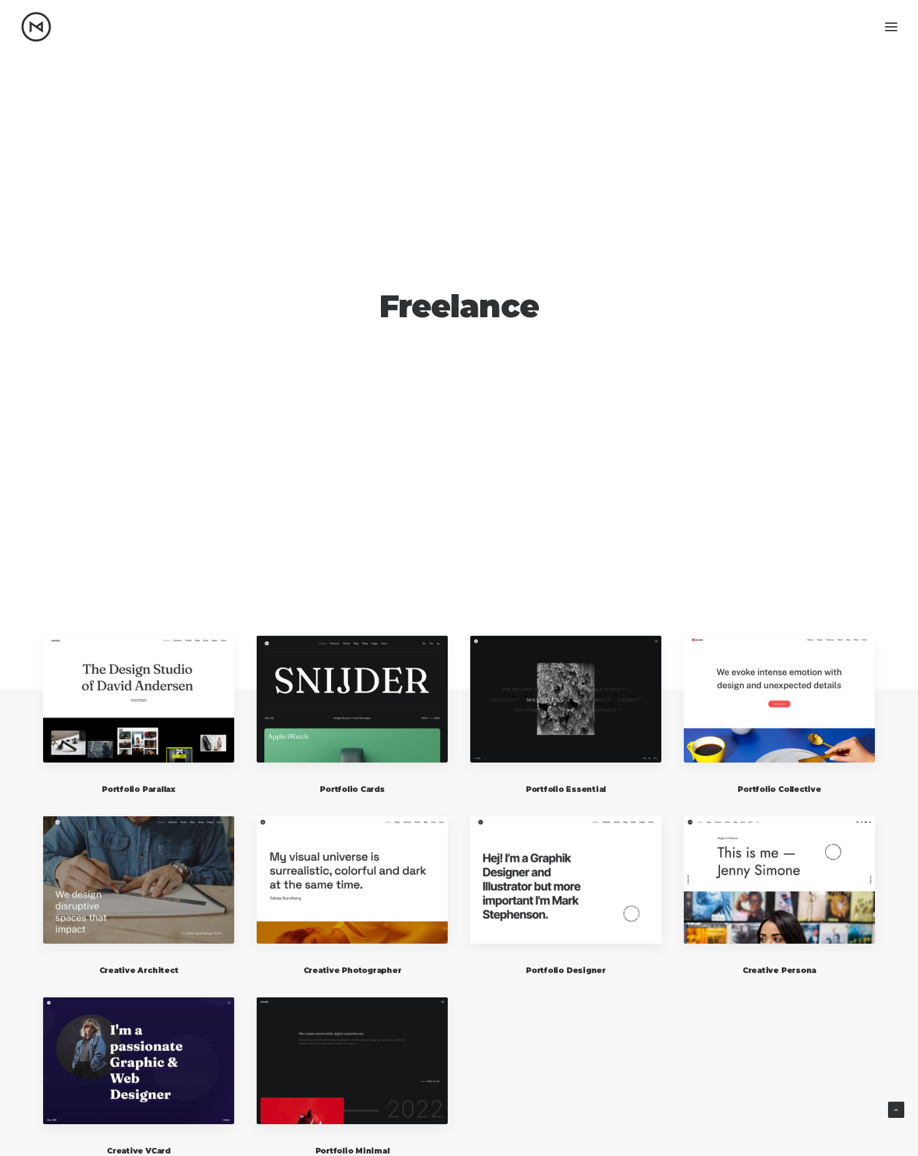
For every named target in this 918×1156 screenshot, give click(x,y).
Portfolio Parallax (138, 789)
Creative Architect (139, 970)
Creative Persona (779, 970)
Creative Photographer (353, 970)
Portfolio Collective (779, 789)
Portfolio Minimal (352, 1150)
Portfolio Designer (566, 970)
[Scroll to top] (896, 1109)
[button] (138, 699)
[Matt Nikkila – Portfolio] (36, 26)
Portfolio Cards (352, 789)
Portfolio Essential (566, 789)
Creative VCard (138, 1150)
